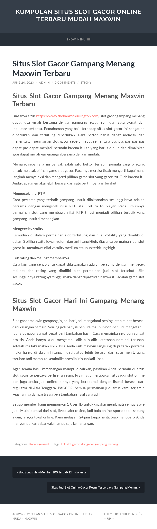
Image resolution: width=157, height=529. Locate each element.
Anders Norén (131, 514)
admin (44, 82)
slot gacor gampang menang (99, 444)
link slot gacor (70, 444)
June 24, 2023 (23, 82)
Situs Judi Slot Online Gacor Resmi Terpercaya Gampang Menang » (95, 487)
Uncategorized (39, 444)
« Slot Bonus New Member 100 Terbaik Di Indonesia (51, 472)
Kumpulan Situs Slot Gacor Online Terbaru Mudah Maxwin (78, 15)
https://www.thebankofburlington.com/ (68, 116)
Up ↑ (110, 518)
